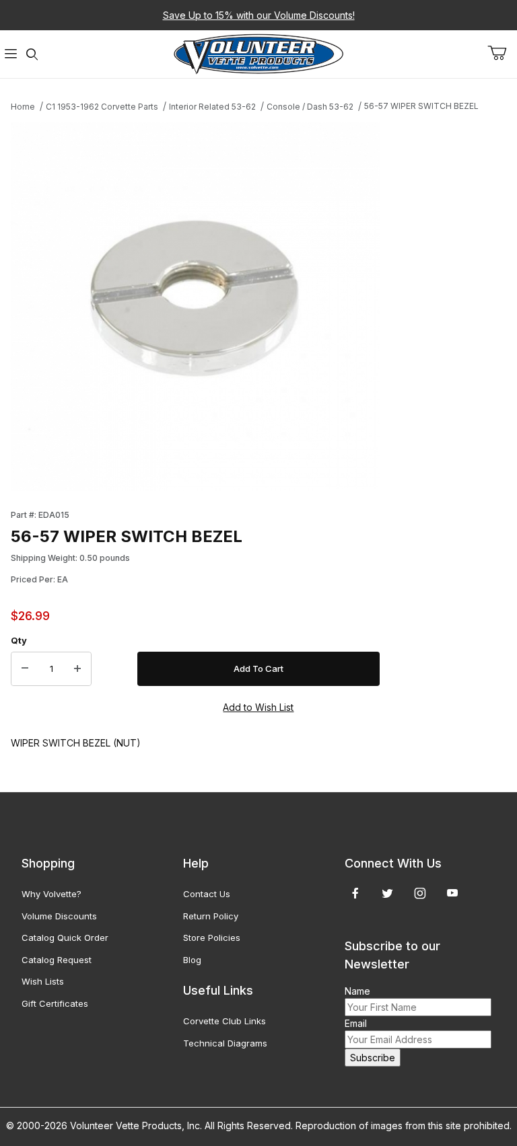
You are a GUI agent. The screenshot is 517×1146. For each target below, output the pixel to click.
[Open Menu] (11, 54)
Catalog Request (57, 959)
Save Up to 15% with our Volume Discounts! (259, 15)
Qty (19, 640)
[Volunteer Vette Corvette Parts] (258, 53)
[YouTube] (452, 893)
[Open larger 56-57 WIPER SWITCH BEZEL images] (195, 306)
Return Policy (210, 916)
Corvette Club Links (224, 1021)
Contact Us (206, 893)
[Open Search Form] (32, 54)
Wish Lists (43, 981)
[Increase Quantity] (77, 669)
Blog (192, 959)
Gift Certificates (55, 1003)
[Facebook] (355, 893)
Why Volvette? (51, 893)
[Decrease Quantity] (24, 669)
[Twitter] (387, 893)
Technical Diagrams (225, 1043)
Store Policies (211, 937)
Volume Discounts (59, 916)
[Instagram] (420, 893)
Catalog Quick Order (65, 937)
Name (357, 991)
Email (356, 1023)
